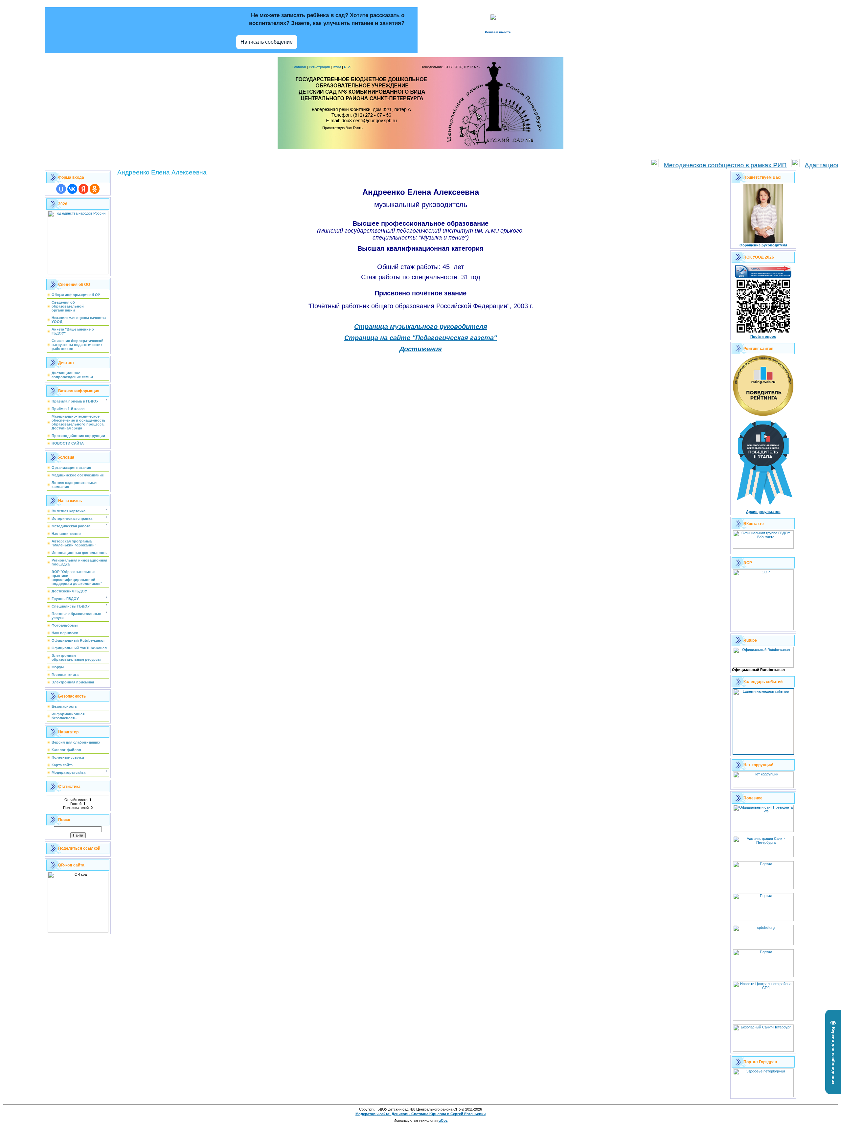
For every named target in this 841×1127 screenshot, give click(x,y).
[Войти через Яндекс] (83, 189)
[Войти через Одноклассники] (95, 189)
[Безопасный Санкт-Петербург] (763, 1050)
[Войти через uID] (61, 189)
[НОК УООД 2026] (763, 333)
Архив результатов (763, 512)
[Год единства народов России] (78, 273)
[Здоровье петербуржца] (763, 1096)
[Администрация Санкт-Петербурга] (763, 856)
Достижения (420, 349)
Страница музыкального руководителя (420, 326)
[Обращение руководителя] (763, 242)
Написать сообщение (266, 42)
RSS (347, 67)
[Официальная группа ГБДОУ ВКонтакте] (763, 547)
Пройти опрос (763, 336)
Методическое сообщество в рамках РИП (697, 165)
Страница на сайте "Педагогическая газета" (420, 337)
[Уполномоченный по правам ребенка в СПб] (763, 944)
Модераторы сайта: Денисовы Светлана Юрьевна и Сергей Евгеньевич (420, 1114)
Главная (299, 67)
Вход (337, 67)
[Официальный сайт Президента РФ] (763, 831)
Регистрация (319, 67)
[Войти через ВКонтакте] (72, 189)
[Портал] (763, 920)
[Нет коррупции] (763, 787)
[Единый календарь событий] (763, 753)
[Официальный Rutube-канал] (763, 666)
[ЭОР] (763, 629)
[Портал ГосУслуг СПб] (763, 888)
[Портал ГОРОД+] (763, 976)
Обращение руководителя (763, 245)
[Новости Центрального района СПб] (763, 1019)
